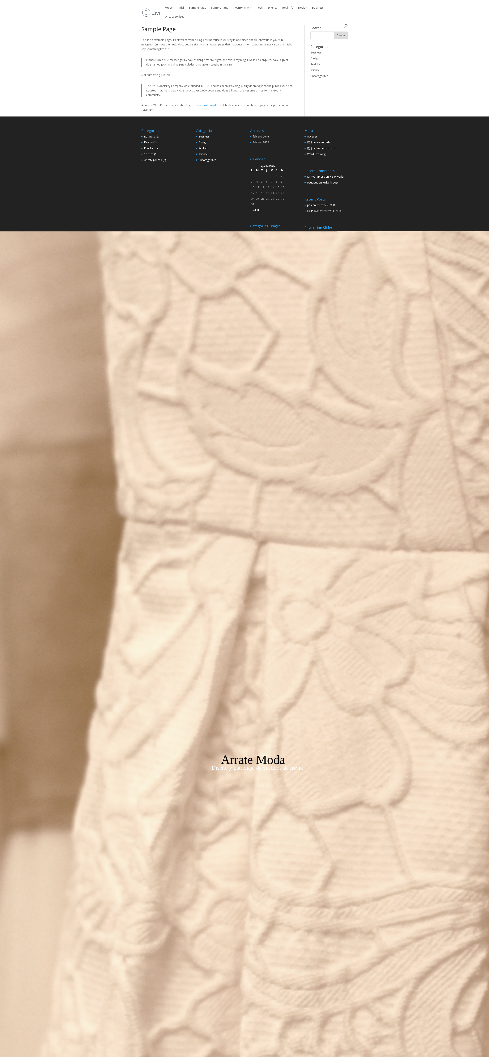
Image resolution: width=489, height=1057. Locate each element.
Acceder (312, 136)
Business (318, 7)
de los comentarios (322, 148)
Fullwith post (330, 182)
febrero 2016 (261, 136)
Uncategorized (175, 16)
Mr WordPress (316, 176)
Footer (169, 7)
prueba (311, 205)
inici (181, 7)
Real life (287, 7)
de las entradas (319, 142)
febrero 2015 (261, 142)
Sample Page (197, 7)
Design (302, 7)
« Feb (256, 210)
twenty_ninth (242, 7)
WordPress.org (316, 154)
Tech (259, 7)
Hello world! (337, 176)
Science (272, 7)
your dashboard (206, 105)
